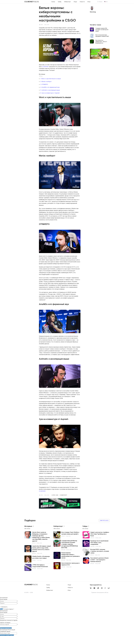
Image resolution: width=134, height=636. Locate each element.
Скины (53, 1)
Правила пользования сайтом (99, 592)
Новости (82, 1)
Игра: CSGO (55, 495)
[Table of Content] (40, 76)
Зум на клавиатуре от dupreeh (51, 93)
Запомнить (4, 607)
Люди (75, 1)
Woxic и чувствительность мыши (51, 78)
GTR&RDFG (45, 84)
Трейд (59, 1)
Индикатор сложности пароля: (8, 620)
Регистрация (3, 599)
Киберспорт (67, 1)
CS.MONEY (45, 66)
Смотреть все (104, 520)
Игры (88, 1)
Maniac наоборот (47, 81)
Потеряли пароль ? (8, 609)
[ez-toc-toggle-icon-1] (40, 76)
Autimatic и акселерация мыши (51, 90)
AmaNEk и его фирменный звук (51, 87)
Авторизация (3, 610)
